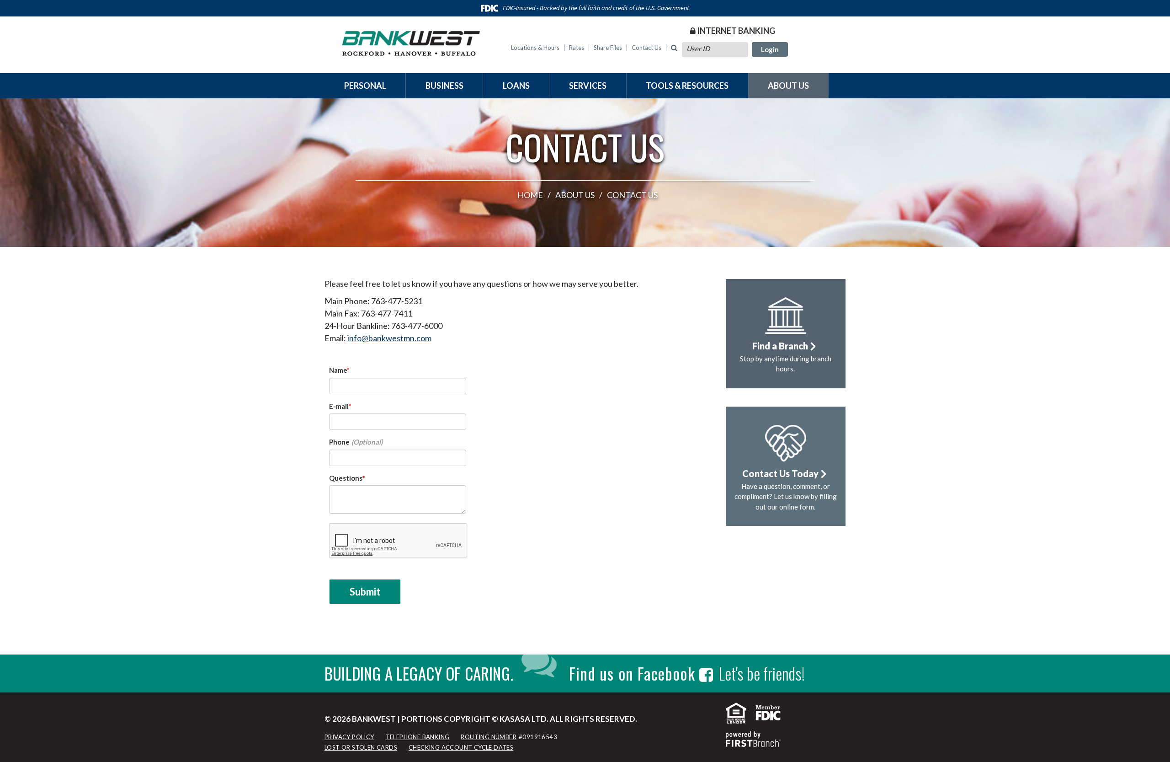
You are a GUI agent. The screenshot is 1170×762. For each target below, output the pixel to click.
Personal (365, 85)
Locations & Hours (535, 47)
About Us (788, 85)
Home (530, 195)
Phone (339, 442)
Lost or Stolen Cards (360, 747)
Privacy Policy (349, 737)
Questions (345, 478)
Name (338, 370)
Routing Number (488, 737)
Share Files (608, 47)
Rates (576, 47)
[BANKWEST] (411, 41)
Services (587, 85)
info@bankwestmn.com (389, 338)
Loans (516, 85)
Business (444, 85)
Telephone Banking (418, 737)
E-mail (339, 406)
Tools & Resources (687, 85)
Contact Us (646, 47)
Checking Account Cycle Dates (461, 747)
